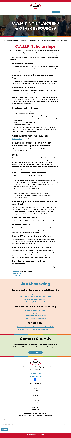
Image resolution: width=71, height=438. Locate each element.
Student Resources (35, 393)
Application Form (17, 139)
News (35, 405)
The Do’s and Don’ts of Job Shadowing (35, 318)
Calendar (35, 402)
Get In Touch (35, 352)
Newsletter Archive (35, 407)
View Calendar (65, 1)
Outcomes (39, 11)
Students (18, 11)
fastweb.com (16, 271)
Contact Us (55, 11)
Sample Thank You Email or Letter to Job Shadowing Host (35, 296)
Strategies (35, 395)
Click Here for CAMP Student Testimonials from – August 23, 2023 (35, 327)
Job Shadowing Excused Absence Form (35, 299)
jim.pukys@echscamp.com (36, 376)
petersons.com (16, 273)
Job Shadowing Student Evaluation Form (35, 301)
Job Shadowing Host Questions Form (35, 315)
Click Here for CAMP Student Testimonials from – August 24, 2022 (35, 329)
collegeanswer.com (17, 275)
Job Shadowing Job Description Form (35, 310)
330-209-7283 (35, 373)
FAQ (35, 388)
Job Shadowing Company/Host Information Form (35, 313)
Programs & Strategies (29, 11)
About (12, 11)
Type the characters (8, 424)
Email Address (6, 420)
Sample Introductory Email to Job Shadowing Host (35, 294)
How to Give (46, 11)
